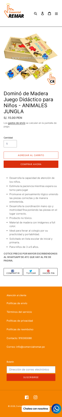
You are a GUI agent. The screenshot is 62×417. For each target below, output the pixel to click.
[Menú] (56, 13)
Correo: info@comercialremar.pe (26, 346)
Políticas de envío (17, 303)
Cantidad (8, 137)
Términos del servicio (19, 311)
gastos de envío (16, 122)
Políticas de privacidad (20, 320)
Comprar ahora (31, 164)
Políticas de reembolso (20, 329)
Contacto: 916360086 (19, 338)
